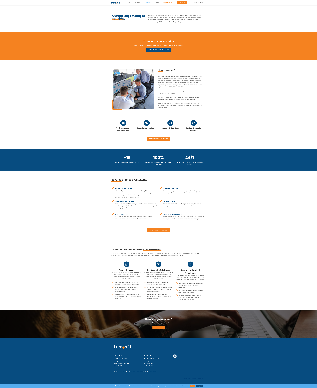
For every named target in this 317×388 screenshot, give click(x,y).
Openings (116, 371)
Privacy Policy (132, 371)
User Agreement (140, 371)
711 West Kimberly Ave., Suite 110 (151, 358)
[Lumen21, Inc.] (115, 3)
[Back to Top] (310, 381)
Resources (122, 371)
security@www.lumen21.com (121, 363)
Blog (127, 371)
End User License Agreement (151, 371)
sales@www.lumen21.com (120, 358)
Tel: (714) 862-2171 (148, 363)
